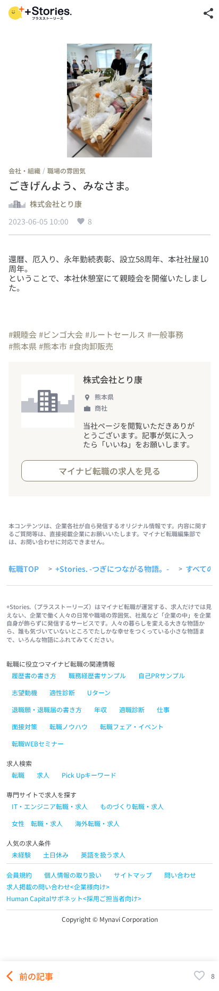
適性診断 (62, 692)
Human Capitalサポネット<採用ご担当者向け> (73, 898)
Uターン (99, 692)
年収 (100, 709)
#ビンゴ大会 (61, 334)
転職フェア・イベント (132, 726)
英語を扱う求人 (103, 854)
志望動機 (24, 692)
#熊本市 (53, 346)
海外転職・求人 (97, 823)
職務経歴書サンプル (97, 675)
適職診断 (132, 709)
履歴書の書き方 (34, 675)
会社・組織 (24, 170)
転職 (18, 774)
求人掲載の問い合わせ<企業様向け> (58, 886)
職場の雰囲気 (66, 170)
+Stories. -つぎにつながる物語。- (112, 569)
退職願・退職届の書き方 (47, 709)
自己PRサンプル (161, 675)
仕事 (163, 709)
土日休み (56, 854)
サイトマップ (133, 874)
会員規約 (19, 874)
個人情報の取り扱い (73, 874)
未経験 (21, 854)
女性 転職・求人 (37, 823)
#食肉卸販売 (91, 346)
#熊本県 (23, 346)
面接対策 (24, 726)
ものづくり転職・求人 (132, 806)
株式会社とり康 (56, 204)
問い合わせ (180, 874)
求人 (43, 774)
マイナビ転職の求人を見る (109, 470)
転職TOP (24, 569)
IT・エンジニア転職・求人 (50, 806)
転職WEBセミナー (38, 743)
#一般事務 (165, 334)
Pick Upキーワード (89, 774)
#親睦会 (23, 334)
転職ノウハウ (68, 726)
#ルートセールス (115, 334)
